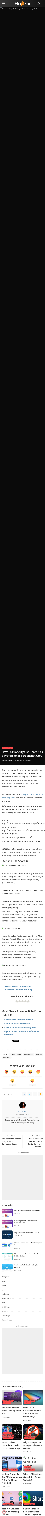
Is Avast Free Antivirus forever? (18, 1019)
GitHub (5, 841)
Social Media (6, 1307)
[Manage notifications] (4, 1512)
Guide (4, 1281)
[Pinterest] (35, 1094)
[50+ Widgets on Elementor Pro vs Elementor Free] (7, 1223)
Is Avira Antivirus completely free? (20, 1027)
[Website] (34, 1128)
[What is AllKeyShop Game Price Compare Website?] (33, 1463)
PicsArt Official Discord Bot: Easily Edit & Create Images (12, 1445)
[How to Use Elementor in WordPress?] (7, 1212)
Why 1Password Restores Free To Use (27, 1233)
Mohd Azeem (7, 760)
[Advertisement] (22, 1177)
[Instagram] (36, 1128)
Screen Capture (16, 1054)
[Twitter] (30, 1094)
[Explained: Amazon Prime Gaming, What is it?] (12, 1397)
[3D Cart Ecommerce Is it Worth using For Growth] (7, 1246)
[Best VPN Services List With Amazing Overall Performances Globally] (12, 1498)
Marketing (5, 1294)
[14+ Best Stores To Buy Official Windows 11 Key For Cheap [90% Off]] (12, 1463)
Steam (5, 820)
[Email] (40, 1094)
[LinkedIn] (38, 1128)
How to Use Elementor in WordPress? (27, 1210)
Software (7, 1057)
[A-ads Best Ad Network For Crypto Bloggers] (7, 1268)
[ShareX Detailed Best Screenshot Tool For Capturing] (33, 1498)
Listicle (4, 1290)
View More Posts (22, 1114)
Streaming (5, 1311)
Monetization (6, 1298)
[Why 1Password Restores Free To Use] (7, 1234)
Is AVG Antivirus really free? (17, 1023)
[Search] (41, 3)
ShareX (5, 837)
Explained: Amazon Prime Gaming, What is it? (11, 1410)
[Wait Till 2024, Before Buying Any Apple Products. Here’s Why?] (33, 1397)
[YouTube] (40, 1128)
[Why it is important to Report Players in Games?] (33, 1432)
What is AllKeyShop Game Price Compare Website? (33, 1477)
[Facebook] (24, 1094)
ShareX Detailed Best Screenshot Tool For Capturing (32, 1511)
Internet (4, 1285)
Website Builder (7, 1320)
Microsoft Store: (9, 827)
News (3, 1303)
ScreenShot (29, 1054)
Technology (7, 748)
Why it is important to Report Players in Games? (32, 1445)
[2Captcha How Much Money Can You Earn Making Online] (7, 1257)
